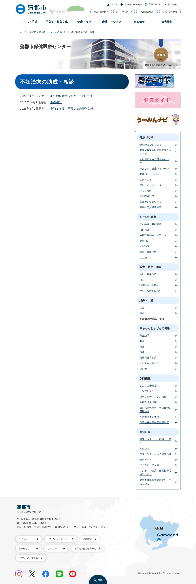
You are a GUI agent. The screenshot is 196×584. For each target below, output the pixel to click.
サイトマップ (54, 548)
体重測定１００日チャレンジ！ (154, 161)
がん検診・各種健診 (150, 224)
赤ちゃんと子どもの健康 (154, 328)
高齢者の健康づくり (150, 201)
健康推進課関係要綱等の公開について (155, 482)
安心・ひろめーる (124, 12)
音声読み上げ (155, 4)
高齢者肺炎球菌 (148, 402)
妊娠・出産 (63, 32)
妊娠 (141, 307)
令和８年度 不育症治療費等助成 (72, 108)
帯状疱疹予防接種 (149, 417)
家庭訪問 (144, 246)
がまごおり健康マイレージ (154, 168)
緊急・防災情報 (169, 12)
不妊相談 (56, 102)
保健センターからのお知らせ (155, 454)
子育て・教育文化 (57, 21)
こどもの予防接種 (149, 385)
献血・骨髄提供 (148, 251)
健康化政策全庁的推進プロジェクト (155, 152)
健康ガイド (145, 459)
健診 (141, 341)
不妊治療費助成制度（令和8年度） (72, 95)
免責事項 (87, 539)
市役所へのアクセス (28, 558)
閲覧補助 (172, 4)
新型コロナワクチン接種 (152, 396)
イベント (144, 448)
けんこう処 (145, 190)
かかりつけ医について (151, 290)
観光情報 (166, 21)
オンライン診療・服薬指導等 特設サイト (156, 472)
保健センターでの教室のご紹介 (155, 441)
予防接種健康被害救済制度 (154, 422)
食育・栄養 (145, 179)
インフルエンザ (148, 391)
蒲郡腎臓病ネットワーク (152, 235)
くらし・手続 (29, 21)
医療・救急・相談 (150, 266)
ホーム (23, 32)
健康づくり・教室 (149, 174)
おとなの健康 (147, 216)
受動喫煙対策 (146, 196)
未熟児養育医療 (148, 357)
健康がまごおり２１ (150, 144)
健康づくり (146, 137)
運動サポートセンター (151, 185)
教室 (141, 346)
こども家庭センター (150, 363)
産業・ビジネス (111, 21)
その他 (143, 257)
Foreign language (133, 4)
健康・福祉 (84, 21)
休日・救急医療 (101, 12)
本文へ (114, 4)
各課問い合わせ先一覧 (85, 548)
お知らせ (145, 432)
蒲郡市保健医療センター (42, 32)
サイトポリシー (26, 539)
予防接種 (145, 378)
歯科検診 (144, 229)
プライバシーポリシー (58, 539)
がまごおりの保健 (149, 465)
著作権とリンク (26, 548)
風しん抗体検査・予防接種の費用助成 (155, 409)
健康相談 (144, 240)
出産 (141, 313)
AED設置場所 (147, 12)
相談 (141, 279)
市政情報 (139, 21)
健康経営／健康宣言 (150, 207)
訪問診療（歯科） (149, 285)
